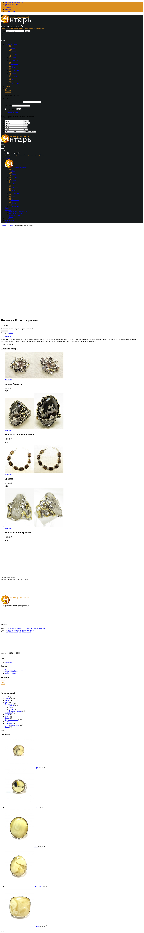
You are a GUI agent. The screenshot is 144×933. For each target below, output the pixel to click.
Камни (10, 225)
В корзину (4, 331)
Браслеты (26, 123)
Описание (8, 336)
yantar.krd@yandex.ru (12, 630)
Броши (26, 125)
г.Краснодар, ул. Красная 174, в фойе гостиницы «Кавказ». (25, 628)
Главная (3, 225)
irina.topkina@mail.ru (27, 630)
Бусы (25, 127)
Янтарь (26, 121)
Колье (25, 129)
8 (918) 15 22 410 (11, 26)
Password (8, 105)
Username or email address (14, 102)
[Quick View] (6, 392)
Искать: (3, 31)
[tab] (74, 336)
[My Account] (2, 36)
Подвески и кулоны (29, 131)
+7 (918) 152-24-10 (12, 632)
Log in (19, 109)
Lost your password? (11, 113)
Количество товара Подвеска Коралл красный (16, 329)
